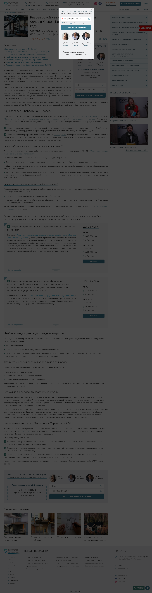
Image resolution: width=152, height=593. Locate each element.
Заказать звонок (76, 27)
